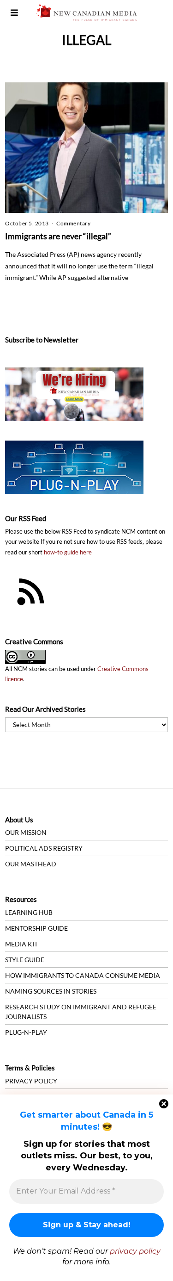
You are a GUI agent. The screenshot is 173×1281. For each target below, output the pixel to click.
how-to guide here (68, 552)
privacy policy (135, 1251)
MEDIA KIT (21, 944)
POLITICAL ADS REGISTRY (44, 848)
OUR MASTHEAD (30, 864)
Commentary (73, 223)
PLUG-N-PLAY (26, 1032)
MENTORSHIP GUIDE (36, 928)
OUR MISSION (26, 832)
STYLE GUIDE (24, 960)
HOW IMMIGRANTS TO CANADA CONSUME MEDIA (82, 975)
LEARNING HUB (29, 912)
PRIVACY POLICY (31, 1081)
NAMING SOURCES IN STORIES (50, 991)
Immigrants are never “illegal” (58, 236)
